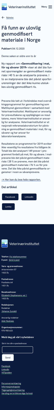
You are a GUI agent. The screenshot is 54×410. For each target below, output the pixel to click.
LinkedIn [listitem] (29, 196)
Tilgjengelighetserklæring (13, 390)
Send (7, 357)
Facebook (6, 366)
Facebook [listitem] (10, 196)
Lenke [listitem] (8, 206)
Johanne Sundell (9, 311)
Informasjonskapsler (11, 386)
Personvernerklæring (11, 383)
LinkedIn (5, 369)
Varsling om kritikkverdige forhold (17, 393)
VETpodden (7, 372)
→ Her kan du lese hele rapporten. (21, 179)
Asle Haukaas (8, 321)
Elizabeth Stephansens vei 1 (14, 295)
